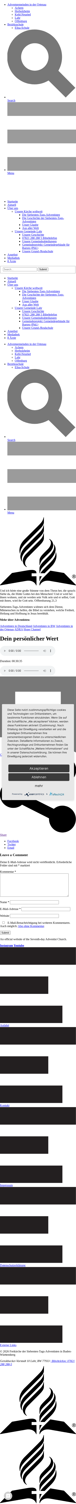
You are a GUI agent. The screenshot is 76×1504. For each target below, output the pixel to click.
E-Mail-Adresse (10, 909)
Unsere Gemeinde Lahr (28, 231)
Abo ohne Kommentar (31, 926)
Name (4, 902)
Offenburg (21, 21)
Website (4, 915)
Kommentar (8, 871)
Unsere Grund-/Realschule (37, 251)
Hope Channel (32, 629)
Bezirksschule (15, 24)
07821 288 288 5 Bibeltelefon (39, 238)
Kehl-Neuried (23, 14)
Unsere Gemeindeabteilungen (39, 241)
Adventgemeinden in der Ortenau (26, 4)
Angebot (12, 254)
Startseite (12, 201)
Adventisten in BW (44, 626)
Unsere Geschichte (33, 234)
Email (10, 847)
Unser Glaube (30, 224)
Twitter (11, 844)
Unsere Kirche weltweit (28, 211)
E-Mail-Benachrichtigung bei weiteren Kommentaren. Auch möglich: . (35, 924)
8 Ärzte (11, 261)
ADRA (18, 629)
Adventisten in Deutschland (16, 626)
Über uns (12, 208)
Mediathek (13, 257)
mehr (39, 786)
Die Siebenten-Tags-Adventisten (41, 214)
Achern (19, 7)
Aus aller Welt (30, 228)
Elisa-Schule (22, 27)
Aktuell (11, 204)
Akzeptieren (39, 768)
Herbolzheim (22, 11)
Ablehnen (39, 777)
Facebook (13, 841)
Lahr (17, 17)
